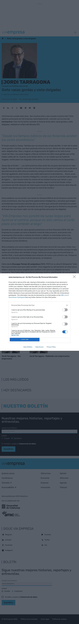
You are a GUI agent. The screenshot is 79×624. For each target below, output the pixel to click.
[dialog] (39, 312)
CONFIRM (24, 339)
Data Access (39, 347)
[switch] (65, 309)
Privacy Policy (51, 347)
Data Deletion (27, 347)
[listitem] (39, 305)
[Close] (75, 277)
